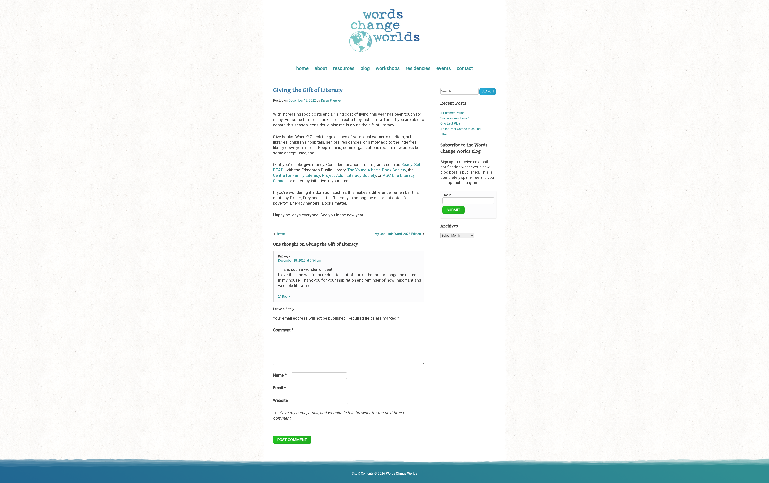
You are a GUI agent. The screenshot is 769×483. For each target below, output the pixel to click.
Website (280, 400)
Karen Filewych (331, 100)
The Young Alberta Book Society (376, 170)
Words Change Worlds (401, 473)
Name (280, 375)
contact (465, 68)
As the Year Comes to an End (460, 129)
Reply (285, 296)
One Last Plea (450, 123)
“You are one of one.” (454, 118)
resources (343, 68)
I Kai (443, 134)
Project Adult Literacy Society (349, 175)
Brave (281, 234)
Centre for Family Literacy (296, 175)
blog (365, 68)
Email (279, 387)
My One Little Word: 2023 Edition (398, 234)
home (302, 68)
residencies (418, 68)
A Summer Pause (452, 113)
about (321, 68)
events (443, 68)
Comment (283, 330)
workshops (388, 68)
